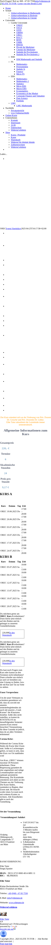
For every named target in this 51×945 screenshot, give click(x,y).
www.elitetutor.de (16, 902)
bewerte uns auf (7, 929)
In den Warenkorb (8, 634)
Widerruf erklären (8, 907)
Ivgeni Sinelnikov (13, 228)
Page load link (6, 944)
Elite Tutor (4, 919)
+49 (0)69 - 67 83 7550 (18, 893)
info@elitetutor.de (42, 1)
